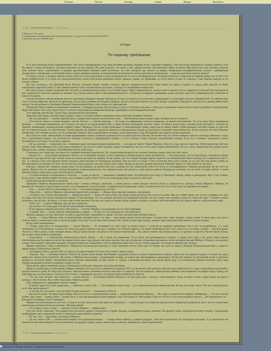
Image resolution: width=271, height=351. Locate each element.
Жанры (187, 1)
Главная (68, 1)
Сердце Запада (60, 27)
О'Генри (25, 27)
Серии (157, 1)
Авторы (128, 1)
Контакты (218, 1)
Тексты (98, 1)
